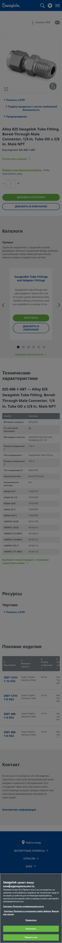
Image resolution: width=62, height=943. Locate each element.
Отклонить (31, 928)
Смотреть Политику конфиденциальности (23, 906)
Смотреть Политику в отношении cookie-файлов (27, 911)
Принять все (31, 937)
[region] (31, 908)
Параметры (31, 920)
